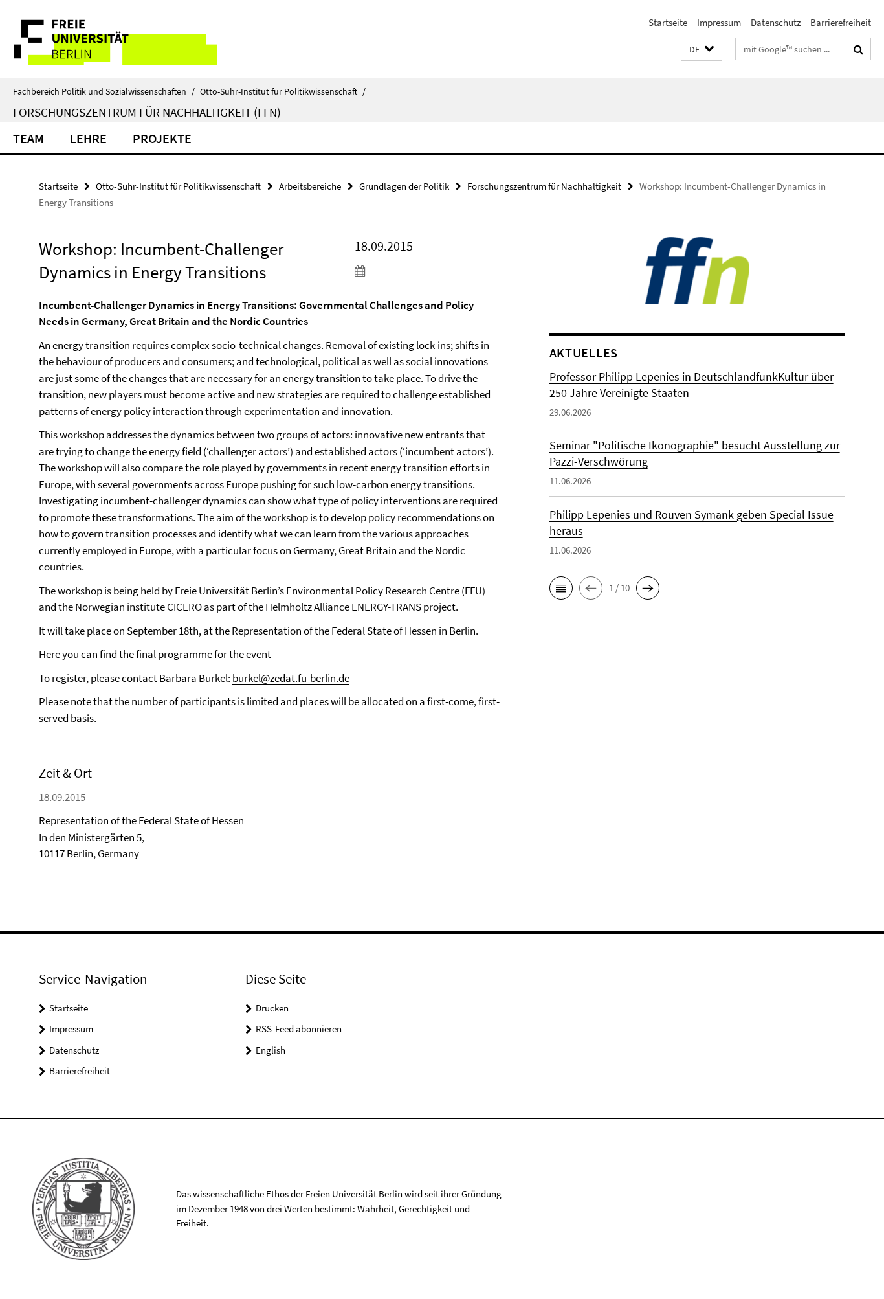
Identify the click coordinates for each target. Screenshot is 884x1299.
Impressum (719, 22)
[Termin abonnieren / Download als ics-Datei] (428, 271)
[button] (701, 50)
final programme (174, 654)
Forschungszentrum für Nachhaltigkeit (544, 186)
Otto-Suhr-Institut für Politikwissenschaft (283, 91)
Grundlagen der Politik (404, 186)
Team (28, 138)
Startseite (667, 22)
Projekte (162, 138)
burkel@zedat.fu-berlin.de (290, 678)
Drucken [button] (272, 1008)
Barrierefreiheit (840, 22)
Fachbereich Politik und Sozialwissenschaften (104, 91)
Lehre (88, 138)
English (270, 1050)
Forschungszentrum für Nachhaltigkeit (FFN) (147, 112)
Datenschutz (776, 22)
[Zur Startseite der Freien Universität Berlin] (108, 39)
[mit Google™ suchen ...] (858, 49)
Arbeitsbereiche (310, 186)
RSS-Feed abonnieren (299, 1028)
